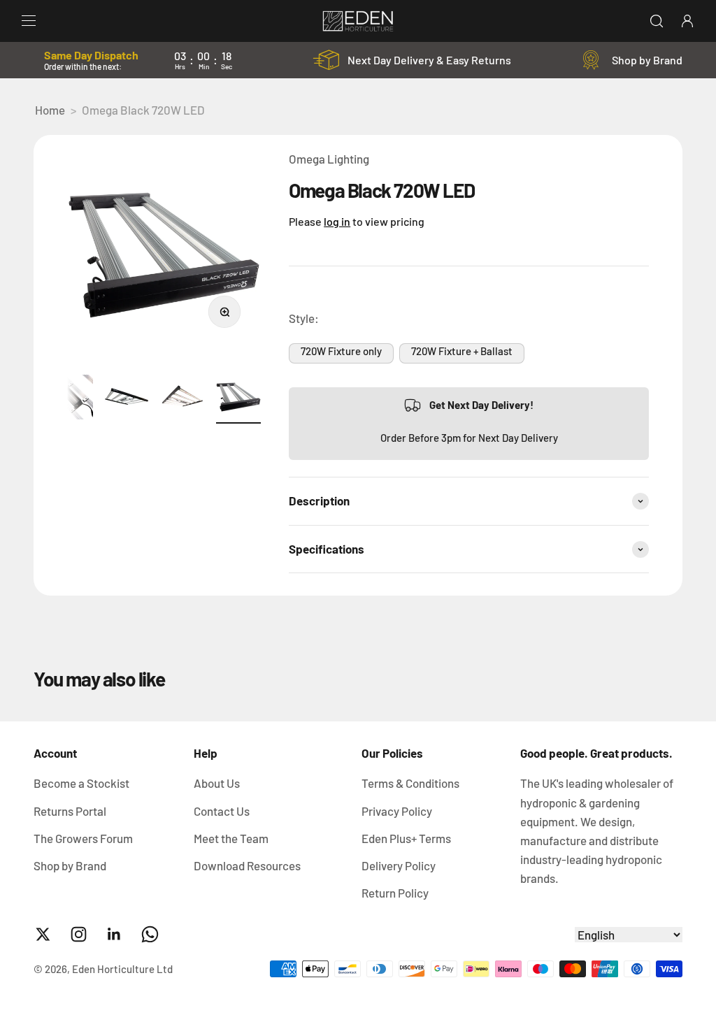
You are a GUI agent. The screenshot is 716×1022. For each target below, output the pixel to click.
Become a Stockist (81, 783)
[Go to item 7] (238, 399)
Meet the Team (231, 838)
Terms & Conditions (410, 783)
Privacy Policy (396, 811)
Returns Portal (70, 811)
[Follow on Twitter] (43, 934)
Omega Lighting (329, 159)
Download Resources (247, 865)
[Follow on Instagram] (78, 934)
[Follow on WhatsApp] (150, 934)
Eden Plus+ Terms (406, 838)
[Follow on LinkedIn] (114, 934)
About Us (217, 783)
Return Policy (395, 893)
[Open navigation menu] (29, 21)
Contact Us (222, 811)
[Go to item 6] (182, 399)
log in (337, 221)
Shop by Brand (647, 59)
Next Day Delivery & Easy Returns (429, 59)
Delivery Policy (398, 865)
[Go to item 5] (126, 399)
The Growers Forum (83, 838)
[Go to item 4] (70, 399)
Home (50, 110)
